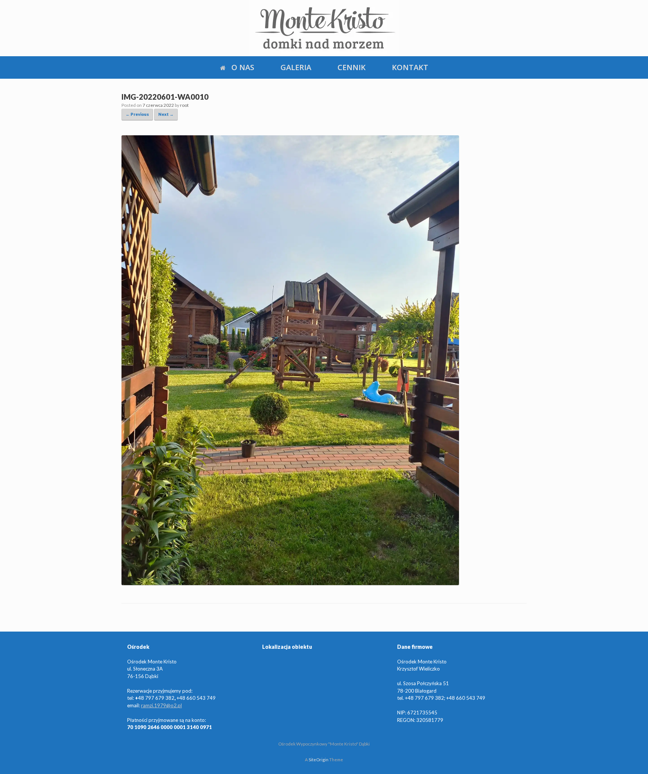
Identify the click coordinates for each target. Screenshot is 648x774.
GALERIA (295, 67)
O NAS (242, 67)
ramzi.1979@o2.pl (161, 705)
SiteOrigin (318, 759)
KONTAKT (410, 67)
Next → (166, 114)
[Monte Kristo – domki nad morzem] (324, 28)
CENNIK (352, 67)
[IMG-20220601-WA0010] (290, 582)
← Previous (137, 114)
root (184, 105)
